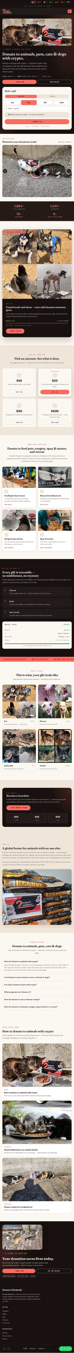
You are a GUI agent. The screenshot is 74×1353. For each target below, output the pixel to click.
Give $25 (55, 392)
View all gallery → (65, 142)
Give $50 (19, 422)
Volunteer (5, 1320)
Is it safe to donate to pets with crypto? (20, 985)
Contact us (6, 1323)
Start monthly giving (20, 807)
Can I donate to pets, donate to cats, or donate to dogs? (27, 977)
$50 (45, 103)
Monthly (52, 96)
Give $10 (19, 392)
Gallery (4, 1314)
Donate (4, 1339)
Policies (4, 1333)
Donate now (21, 82)
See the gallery (54, 1271)
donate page (15, 965)
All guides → (32, 1038)
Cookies (41, 1348)
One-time (21, 96)
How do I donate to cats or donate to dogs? (22, 999)
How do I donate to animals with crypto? (21, 961)
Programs (5, 1311)
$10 (12, 103)
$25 (28, 103)
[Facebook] (4, 1348)
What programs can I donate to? (17, 992)
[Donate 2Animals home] (7, 11)
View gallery (54, 82)
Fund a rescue (16, 331)
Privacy (33, 1348)
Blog (3, 1317)
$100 (61, 103)
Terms (25, 1348)
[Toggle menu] (70, 11)
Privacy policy (6, 1336)
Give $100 (54, 422)
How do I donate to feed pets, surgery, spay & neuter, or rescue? (30, 1007)
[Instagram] (9, 1348)
